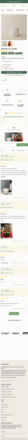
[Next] (26, 1)
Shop (2, 401)
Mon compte (4, 417)
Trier (13, 150)
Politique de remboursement (7, 389)
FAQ (2, 409)
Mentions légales (5, 386)
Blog (2, 412)
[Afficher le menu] (1, 5)
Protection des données (6, 394)
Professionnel (4, 404)
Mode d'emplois (5, 407)
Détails (5, 80)
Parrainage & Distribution (7, 414)
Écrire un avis (23, 145)
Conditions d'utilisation (6, 391)
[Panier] (25, 5)
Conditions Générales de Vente (8, 397)
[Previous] (2, 1)
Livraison (3, 58)
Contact (3, 420)
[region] (14, 136)
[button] (7, 51)
